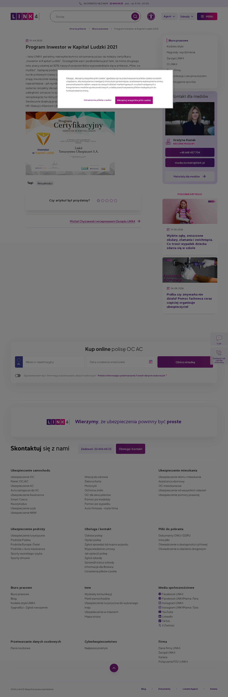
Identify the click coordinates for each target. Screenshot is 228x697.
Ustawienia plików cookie (98, 100)
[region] (115, 89)
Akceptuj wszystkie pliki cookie (134, 100)
